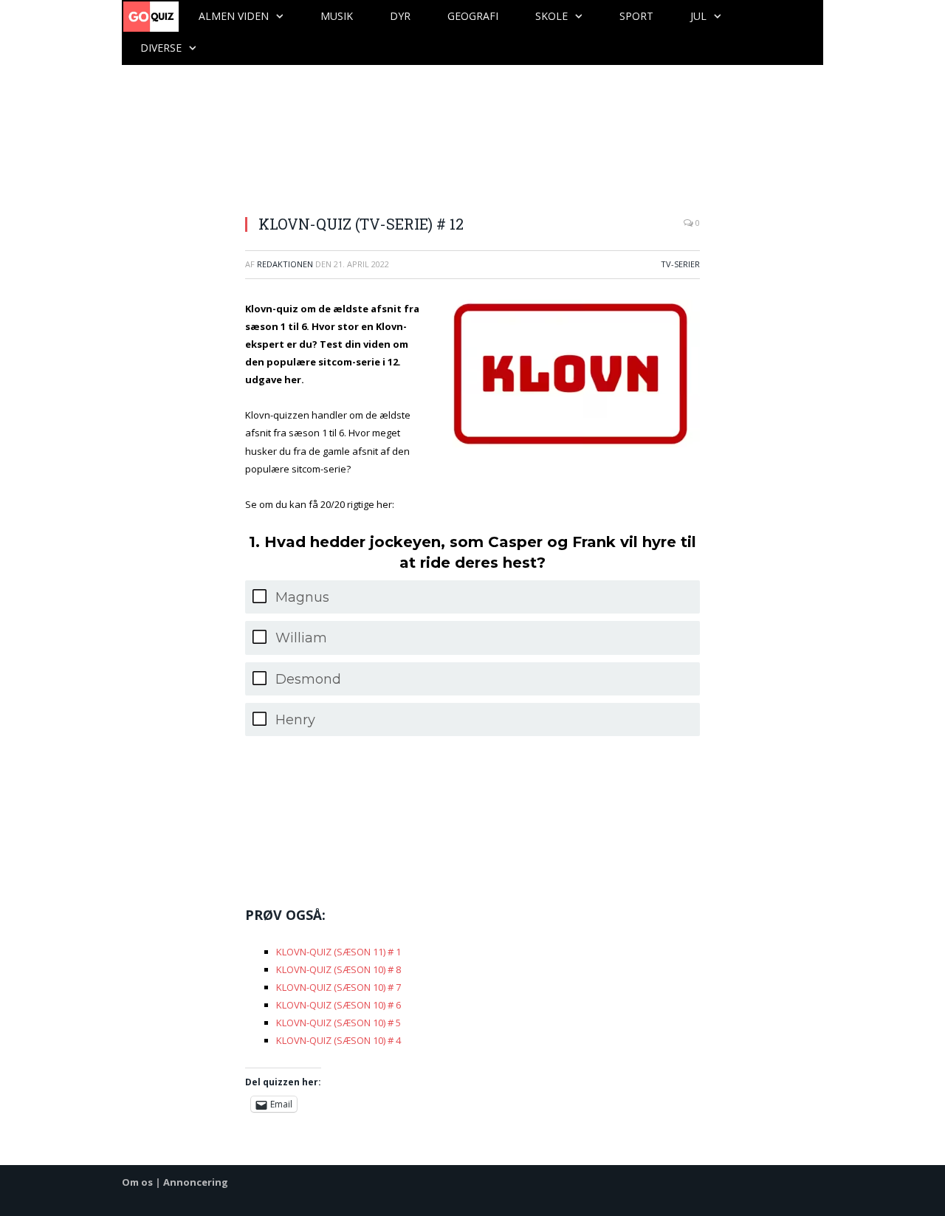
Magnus (302, 597)
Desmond (308, 679)
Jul (698, 16)
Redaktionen (285, 263)
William (301, 638)
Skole (551, 16)
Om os (137, 1182)
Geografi (472, 16)
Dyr (400, 16)
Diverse (161, 48)
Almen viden (234, 16)
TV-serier (680, 263)
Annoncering (195, 1182)
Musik (336, 16)
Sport (636, 16)
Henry (295, 720)
